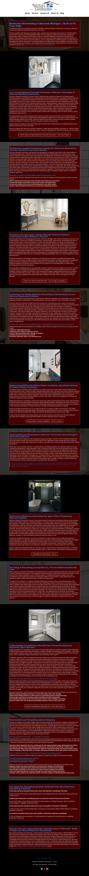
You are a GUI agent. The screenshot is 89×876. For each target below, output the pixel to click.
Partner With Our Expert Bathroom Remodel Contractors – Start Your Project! (44, 135)
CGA (42, 858)
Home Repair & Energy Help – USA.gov (21, 761)
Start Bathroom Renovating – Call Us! (44, 554)
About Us (55, 13)
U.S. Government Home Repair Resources (22, 760)
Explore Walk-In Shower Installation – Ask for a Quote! (44, 421)
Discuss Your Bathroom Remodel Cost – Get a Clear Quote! (44, 706)
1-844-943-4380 (28, 44)
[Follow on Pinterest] (47, 869)
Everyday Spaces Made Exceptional (44, 44)
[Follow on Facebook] (42, 869)
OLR (38, 858)
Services (35, 13)
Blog (62, 13)
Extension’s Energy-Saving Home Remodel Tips (24, 758)
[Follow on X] (44, 869)
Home (27, 13)
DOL (46, 858)
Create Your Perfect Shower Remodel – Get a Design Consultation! (44, 281)
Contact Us (44, 13)
